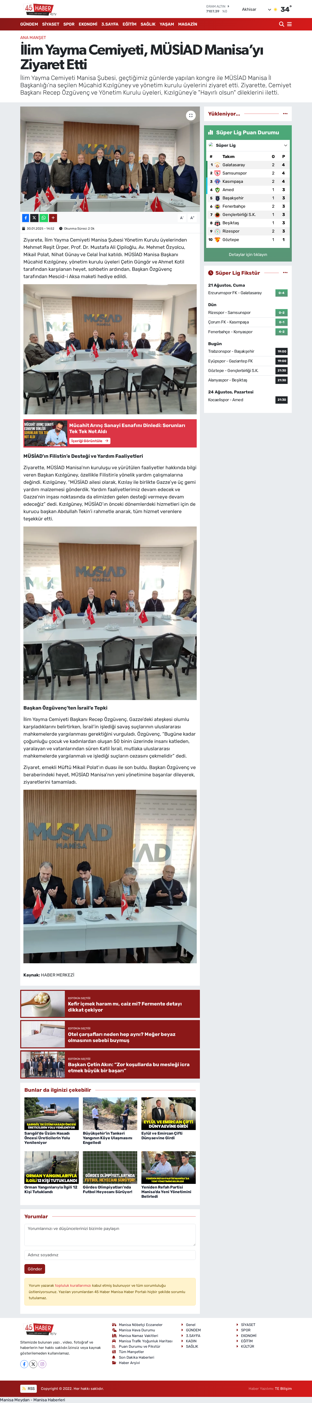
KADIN (191, 1341)
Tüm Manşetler (131, 1352)
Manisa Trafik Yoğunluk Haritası (146, 1341)
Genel (190, 1325)
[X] (33, 1364)
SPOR (69, 24)
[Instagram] (42, 1364)
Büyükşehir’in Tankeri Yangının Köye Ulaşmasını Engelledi (107, 1138)
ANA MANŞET (33, 37)
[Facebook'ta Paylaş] (25, 218)
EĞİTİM (129, 24)
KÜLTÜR (247, 1346)
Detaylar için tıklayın (248, 254)
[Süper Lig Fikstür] (285, 272)
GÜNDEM (29, 24)
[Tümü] (285, 113)
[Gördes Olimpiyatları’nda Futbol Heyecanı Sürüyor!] (110, 1167)
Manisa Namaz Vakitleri (138, 1336)
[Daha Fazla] (53, 218)
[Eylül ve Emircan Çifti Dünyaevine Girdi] (168, 1113)
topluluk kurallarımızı (73, 1285)
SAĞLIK (148, 24)
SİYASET (50, 24)
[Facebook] (24, 1364)
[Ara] (282, 24)
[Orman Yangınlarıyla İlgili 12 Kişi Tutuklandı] (51, 1167)
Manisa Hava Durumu (137, 1330)
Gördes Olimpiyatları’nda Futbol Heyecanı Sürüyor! (107, 1189)
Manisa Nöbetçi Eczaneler (141, 1325)
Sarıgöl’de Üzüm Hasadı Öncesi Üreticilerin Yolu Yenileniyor (47, 1138)
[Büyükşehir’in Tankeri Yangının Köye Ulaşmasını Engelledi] (110, 1113)
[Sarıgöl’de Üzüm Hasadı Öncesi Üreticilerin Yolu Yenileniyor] (51, 1113)
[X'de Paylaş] (34, 218)
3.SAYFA (109, 24)
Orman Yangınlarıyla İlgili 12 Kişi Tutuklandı (50, 1189)
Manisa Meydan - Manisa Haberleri (32, 1399)
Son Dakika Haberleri (136, 1357)
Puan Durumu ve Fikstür (139, 1346)
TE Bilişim (283, 1388)
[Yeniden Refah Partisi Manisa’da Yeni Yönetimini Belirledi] (168, 1167)
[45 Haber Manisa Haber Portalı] (38, 9)
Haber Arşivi (129, 1363)
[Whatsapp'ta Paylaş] (43, 218)
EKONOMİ (88, 24)
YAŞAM (167, 24)
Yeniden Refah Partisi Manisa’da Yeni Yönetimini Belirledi (166, 1192)
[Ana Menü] (288, 24)
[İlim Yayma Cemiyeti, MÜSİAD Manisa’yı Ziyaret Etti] (110, 159)
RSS (31, 1388)
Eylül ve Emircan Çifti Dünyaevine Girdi (162, 1135)
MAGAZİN (187, 24)
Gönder (35, 1269)
